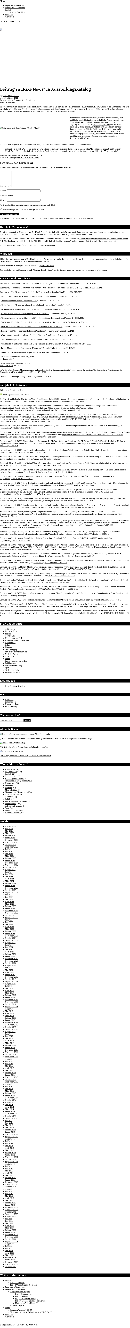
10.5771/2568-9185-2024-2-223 (48, 465)
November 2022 (11, 913)
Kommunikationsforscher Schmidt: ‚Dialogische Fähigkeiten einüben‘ (29, 296)
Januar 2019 (10, 997)
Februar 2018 (10, 1018)
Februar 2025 (10, 858)
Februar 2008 (10, 1257)
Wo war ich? (10, 1317)
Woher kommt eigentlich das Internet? (16, 335)
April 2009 (9, 1225)
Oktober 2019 (10, 979)
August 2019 (10, 984)
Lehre (7, 645)
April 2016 (9, 1068)
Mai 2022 (9, 924)
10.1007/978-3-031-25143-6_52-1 (32, 452)
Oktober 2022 (10, 915)
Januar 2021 (10, 956)
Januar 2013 (10, 1132)
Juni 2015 (9, 1086)
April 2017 (9, 1041)
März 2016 (9, 1070)
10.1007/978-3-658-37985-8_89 (65, 589)
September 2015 (11, 1082)
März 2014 (9, 1109)
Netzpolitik (9, 656)
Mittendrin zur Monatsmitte (16, 652)
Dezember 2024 (11, 863)
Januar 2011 (10, 1180)
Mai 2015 (9, 1089)
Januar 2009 (10, 1232)
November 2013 (11, 1114)
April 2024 (9, 879)
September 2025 (11, 847)
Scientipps (9, 1314)
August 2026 (10, 826)
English (8, 633)
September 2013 (11, 1118)
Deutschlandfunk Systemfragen (49, 339)
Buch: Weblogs (21, 1296)
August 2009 (10, 1216)
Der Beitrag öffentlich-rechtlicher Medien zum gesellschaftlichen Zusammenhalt (33, 322)
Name (3, 191)
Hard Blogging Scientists (15, 686)
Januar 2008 (10, 1260)
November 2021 (11, 936)
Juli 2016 (8, 1061)
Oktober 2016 (10, 1054)
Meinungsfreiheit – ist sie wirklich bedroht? (18, 318)
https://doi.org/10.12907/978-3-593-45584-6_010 (19, 527)
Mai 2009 (9, 1223)
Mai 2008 (9, 1251)
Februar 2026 (10, 835)
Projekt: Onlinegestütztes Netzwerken (30, 1301)
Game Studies (10, 636)
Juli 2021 (8, 945)
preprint (114, 151)
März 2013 (9, 1127)
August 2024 (10, 870)
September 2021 (11, 940)
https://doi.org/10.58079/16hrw (71, 401)
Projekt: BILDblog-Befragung (27, 1298)
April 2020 (9, 972)
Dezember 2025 (11, 840)
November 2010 (11, 1184)
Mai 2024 (9, 876)
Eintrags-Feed (10, 702)
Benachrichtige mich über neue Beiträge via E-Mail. (24, 209)
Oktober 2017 (10, 1027)
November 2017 (11, 1025)
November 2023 (11, 888)
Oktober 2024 (10, 867)
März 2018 (9, 1016)
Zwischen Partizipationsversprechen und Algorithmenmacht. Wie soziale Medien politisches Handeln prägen (66, 593)
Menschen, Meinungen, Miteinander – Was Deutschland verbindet (37, 288)
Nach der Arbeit (11, 654)
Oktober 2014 (10, 1100)
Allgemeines (8, 100)
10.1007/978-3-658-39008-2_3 (58, 549)
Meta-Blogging (11, 649)
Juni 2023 (9, 897)
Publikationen (31, 100)
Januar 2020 (10, 975)
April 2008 (9, 1253)
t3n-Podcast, (5, 359)
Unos (15, 1325)
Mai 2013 (9, 1125)
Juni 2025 (9, 851)
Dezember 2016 (11, 1050)
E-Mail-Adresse (7, 195)
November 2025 (11, 842)
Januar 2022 (10, 933)
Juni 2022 (9, 922)
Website (3, 200)
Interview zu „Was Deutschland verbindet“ (17, 292)
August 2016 (10, 1059)
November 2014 (11, 1098)
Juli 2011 (8, 1166)
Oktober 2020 (10, 963)
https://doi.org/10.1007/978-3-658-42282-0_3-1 (75, 507)
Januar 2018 (10, 1020)
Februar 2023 (10, 906)
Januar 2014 (10, 1111)
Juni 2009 (9, 1221)
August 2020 (10, 965)
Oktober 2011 (10, 1159)
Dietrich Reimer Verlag (77, 556)
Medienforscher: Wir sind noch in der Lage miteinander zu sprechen (28, 305)
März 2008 (9, 1255)
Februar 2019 (10, 995)
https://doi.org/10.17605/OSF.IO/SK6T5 (16, 428)
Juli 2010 (8, 1191)
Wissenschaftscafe (12, 672)
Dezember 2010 (11, 1182)
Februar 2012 (10, 1152)
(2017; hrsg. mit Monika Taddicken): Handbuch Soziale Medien (25, 756)
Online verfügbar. (54, 459)
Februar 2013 (10, 1130)
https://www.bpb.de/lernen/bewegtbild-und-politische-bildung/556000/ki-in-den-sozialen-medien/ (55, 485)
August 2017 (10, 1032)
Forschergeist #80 (35, 376)
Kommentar (5, 186)
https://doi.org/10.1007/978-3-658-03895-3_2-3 (72, 569)
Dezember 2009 (11, 1207)
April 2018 (9, 1013)
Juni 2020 (9, 968)
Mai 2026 (9, 831)
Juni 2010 (9, 1194)
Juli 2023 (8, 895)
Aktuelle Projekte (17, 1305)
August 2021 (10, 943)
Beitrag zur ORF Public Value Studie (24, 158)
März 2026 (9, 833)
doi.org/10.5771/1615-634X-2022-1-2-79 (106, 606)
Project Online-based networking (23, 1285)
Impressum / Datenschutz (15, 1287)
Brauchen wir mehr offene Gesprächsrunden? (19, 301)
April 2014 (9, 1107)
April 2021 (9, 952)
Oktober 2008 (10, 1239)
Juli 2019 (8, 986)
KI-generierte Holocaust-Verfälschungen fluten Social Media (25, 314)
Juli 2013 (8, 1121)
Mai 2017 (9, 1038)
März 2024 (9, 881)
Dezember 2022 (11, 911)
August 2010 (10, 1189)
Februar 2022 (10, 931)
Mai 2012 (9, 1146)
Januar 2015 (10, 1095)
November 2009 (11, 1209)
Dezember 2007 (11, 1262)
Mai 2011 (9, 1171)
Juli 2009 (8, 1219)
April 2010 (9, 1198)
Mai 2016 (9, 1066)
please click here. (47, 266)
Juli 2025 (8, 849)
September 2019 (11, 981)
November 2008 (11, 1237)
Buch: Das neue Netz (23, 1294)
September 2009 (11, 1214)
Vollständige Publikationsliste (11, 390)
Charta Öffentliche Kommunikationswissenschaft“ (36, 245)
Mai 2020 (9, 970)
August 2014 (10, 1102)
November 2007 (11, 1264)
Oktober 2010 (10, 1187)
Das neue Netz (19, 100)
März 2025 (9, 856)
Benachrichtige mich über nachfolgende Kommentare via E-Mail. (29, 205)
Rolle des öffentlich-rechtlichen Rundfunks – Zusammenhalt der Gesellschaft (31, 326)
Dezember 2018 (11, 1000)
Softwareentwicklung (13, 665)
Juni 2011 (9, 1168)
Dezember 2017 (11, 1022)
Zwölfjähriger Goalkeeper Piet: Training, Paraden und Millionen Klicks (29, 309)
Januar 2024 (10, 886)
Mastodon (29, 234)
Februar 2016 (10, 1073)
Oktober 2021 (10, 938)
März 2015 (9, 1091)
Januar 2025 (10, 860)
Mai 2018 (9, 1011)
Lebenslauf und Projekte (15, 1289)
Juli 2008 (8, 1246)
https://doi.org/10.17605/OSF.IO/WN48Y (50, 562)
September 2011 (11, 1162)
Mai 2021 (9, 949)
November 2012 (11, 1134)
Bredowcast (55, 352)
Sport (7, 668)
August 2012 (10, 1139)
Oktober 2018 (10, 1004)
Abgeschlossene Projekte (20, 1292)
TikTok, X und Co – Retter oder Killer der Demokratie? (23, 331)
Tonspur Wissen (6, 366)
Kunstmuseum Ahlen (43, 107)
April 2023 (9, 902)
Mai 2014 (9, 1105)
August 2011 (10, 1164)
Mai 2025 (9, 854)
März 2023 (9, 904)
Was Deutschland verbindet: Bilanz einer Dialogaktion (33, 283)
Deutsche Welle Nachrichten (54, 348)
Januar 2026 (10, 838)
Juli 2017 (8, 1034)
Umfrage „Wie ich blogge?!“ (26, 1303)
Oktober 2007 (10, 1267)
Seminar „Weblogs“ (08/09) (21, 1310)
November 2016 (11, 1052)
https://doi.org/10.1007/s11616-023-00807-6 (91, 534)
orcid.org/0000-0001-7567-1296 (16, 395)
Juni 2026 (9, 828)
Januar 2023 (10, 908)
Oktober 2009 (10, 1212)
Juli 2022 (8, 920)
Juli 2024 (8, 872)
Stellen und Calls (12, 670)
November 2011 (11, 1157)
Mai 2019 (9, 988)
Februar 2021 (10, 954)
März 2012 (9, 1150)
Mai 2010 (9, 1196)
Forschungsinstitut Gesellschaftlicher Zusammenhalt (95, 241)
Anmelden (9, 699)
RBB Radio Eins (74, 344)
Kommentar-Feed (12, 704)
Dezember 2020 (11, 959)
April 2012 (9, 1148)
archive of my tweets (98, 270)
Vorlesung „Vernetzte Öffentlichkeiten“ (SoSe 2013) (31, 1312)
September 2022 (11, 917)
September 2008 (11, 1241)
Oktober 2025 (10, 844)
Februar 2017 (10, 1045)
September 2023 (11, 892)
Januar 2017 (10, 1048)
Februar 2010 (10, 1203)
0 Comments (10, 102)
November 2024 (11, 865)
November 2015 (11, 1077)
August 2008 (10, 1244)
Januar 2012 (10, 1155)
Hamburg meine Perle (14, 638)
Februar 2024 (10, 883)
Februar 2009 (10, 1230)
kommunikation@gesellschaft (17, 640)
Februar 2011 (10, 1178)
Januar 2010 (10, 1205)
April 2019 (9, 990)
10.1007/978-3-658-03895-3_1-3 (61, 576)
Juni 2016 (9, 1063)
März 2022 (9, 929)
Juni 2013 (9, 1123)
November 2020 (11, 961)
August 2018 (10, 1009)
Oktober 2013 (10, 1116)
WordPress (32, 1325)
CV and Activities (17, 1282)
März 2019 (9, 993)
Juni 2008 (9, 1248)
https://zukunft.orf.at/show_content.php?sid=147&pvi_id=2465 (25, 494)
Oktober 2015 (10, 1079)
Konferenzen (10, 643)
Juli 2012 (8, 1141)
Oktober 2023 (10, 890)
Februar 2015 (10, 1093)
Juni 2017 (9, 1036)
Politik (7, 659)
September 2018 (11, 1006)
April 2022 (9, 927)
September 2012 (11, 1136)
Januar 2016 (10, 1075)
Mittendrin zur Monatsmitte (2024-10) (27, 155)
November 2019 (11, 977)
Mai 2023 (9, 899)
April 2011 (9, 1173)
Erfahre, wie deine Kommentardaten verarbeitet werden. (70, 218)
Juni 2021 (9, 947)
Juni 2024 (9, 874)
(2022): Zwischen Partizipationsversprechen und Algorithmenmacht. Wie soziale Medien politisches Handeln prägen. (47, 738)
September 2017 (11, 1029)
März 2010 (9, 1200)
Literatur (8, 647)
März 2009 (9, 1228)
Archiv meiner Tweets (83, 234)
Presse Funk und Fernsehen (16, 661)
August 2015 (10, 1084)
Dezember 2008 (11, 1235)
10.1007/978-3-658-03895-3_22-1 (56, 582)
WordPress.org (11, 706)
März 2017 (9, 1043)
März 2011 (9, 1175)
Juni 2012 (9, 1143)
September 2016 (11, 1057)
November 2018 (11, 1002)
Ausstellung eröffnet (101, 124)
